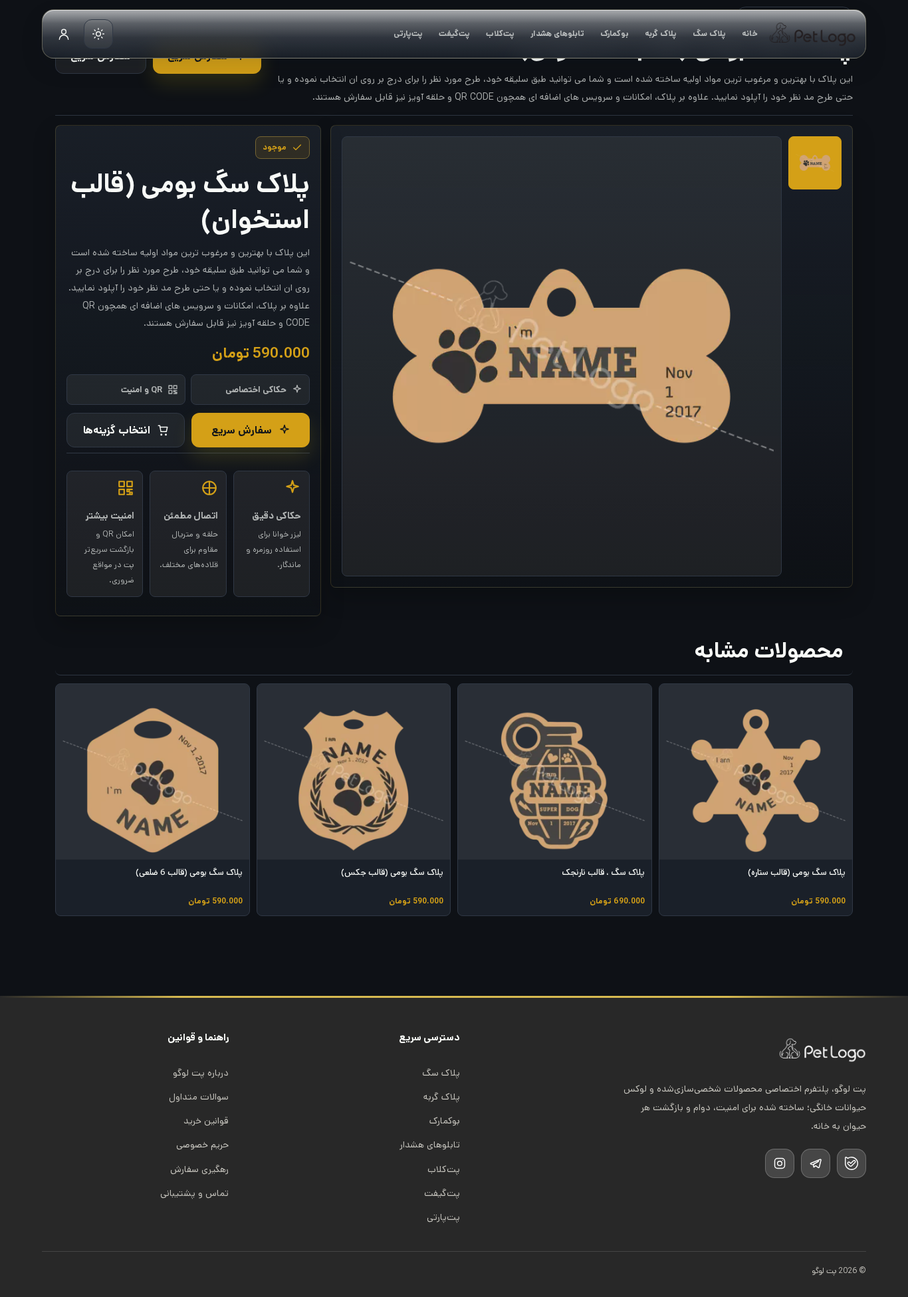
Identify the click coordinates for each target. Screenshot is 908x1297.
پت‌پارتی (408, 33)
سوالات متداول (199, 1097)
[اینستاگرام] (779, 1163)
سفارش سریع (241, 430)
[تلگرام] (815, 1163)
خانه (750, 33)
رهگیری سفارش (199, 1169)
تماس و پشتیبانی (194, 1193)
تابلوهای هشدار (557, 33)
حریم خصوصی (202, 1144)
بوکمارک (614, 33)
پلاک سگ (709, 33)
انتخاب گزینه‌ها (116, 430)
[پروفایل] (63, 34)
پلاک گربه (661, 33)
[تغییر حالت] (98, 34)
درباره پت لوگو (201, 1073)
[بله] (851, 1163)
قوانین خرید (206, 1120)
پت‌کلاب (500, 33)
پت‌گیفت (454, 33)
